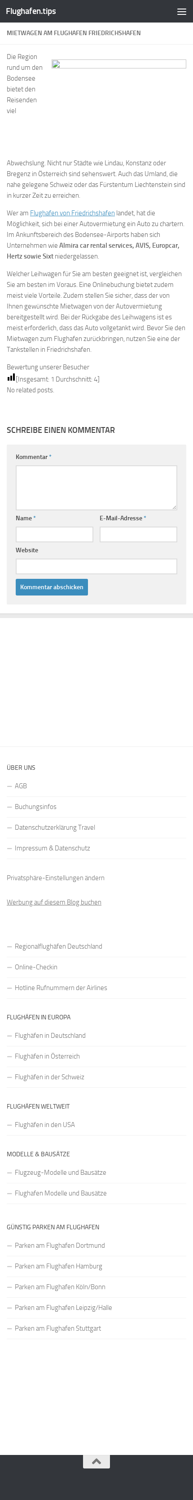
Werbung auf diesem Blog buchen (54, 902)
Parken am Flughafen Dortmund (60, 1245)
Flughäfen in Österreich (47, 1056)
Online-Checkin (36, 967)
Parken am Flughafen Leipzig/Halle (63, 1308)
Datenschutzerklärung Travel (55, 827)
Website (27, 550)
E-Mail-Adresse (123, 518)
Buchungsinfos (36, 807)
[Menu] (182, 11)
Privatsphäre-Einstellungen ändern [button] (56, 878)
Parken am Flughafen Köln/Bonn (60, 1287)
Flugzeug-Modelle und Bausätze (60, 1172)
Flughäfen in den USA (45, 1125)
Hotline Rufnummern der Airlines (61, 988)
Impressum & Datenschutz (52, 848)
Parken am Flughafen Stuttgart (58, 1328)
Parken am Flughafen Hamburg (58, 1266)
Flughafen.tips (31, 11)
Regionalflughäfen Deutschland (58, 946)
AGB (21, 786)
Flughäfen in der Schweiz (49, 1077)
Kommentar (34, 457)
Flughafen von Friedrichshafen (72, 213)
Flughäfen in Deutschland (50, 1036)
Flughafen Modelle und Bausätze (61, 1193)
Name (26, 518)
